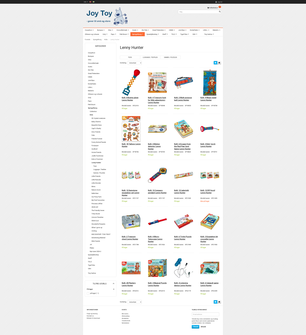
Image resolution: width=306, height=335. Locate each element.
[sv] (93, 2)
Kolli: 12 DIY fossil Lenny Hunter (207, 191)
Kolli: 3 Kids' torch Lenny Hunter (207, 145)
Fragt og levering (92, 313)
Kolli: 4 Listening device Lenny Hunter (182, 284)
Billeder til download (93, 318)
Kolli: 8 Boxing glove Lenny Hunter (130, 99)
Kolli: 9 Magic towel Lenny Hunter (208, 99)
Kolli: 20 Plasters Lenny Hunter (129, 284)
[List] (219, 63)
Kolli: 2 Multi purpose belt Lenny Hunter (183, 99)
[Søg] (220, 12)
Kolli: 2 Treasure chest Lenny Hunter (130, 238)
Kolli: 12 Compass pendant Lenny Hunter (157, 191)
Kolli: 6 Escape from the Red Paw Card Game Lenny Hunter (182, 146)
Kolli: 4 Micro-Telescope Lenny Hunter (155, 239)
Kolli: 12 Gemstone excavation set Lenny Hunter (130, 192)
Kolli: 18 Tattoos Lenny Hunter (131, 145)
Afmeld (203, 327)
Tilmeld (195, 327)
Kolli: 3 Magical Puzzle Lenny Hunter (157, 284)
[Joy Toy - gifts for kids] (106, 16)
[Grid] (215, 63)
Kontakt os (90, 316)
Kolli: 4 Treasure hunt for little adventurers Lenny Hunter (157, 100)
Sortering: (123, 63)
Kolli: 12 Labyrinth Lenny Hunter (181, 191)
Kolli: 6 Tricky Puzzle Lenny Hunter (182, 238)
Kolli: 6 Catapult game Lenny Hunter (209, 284)
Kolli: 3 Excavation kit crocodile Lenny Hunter (209, 239)
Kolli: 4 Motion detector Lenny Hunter (154, 146)
